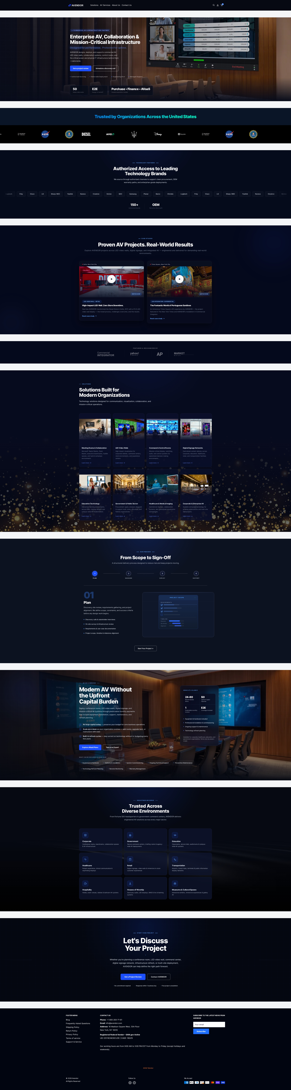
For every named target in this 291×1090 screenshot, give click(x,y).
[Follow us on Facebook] (130, 1082)
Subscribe (201, 1031)
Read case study (88, 316)
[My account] (217, 5)
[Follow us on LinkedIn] (134, 1082)
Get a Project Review (133, 977)
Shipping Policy (72, 1027)
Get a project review (80, 68)
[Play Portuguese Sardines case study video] (179, 279)
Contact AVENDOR (159, 977)
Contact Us (127, 5)
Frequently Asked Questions (78, 1023)
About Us (116, 5)
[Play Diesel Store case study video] (111, 279)
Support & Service (74, 1042)
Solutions (94, 5)
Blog (68, 1020)
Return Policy (71, 1031)
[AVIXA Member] (148, 1068)
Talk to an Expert (112, 747)
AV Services (105, 5)
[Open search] (214, 5)
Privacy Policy (72, 1034)
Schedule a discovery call (105, 68)
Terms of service (73, 1038)
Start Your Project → (145, 648)
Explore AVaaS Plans (90, 747)
